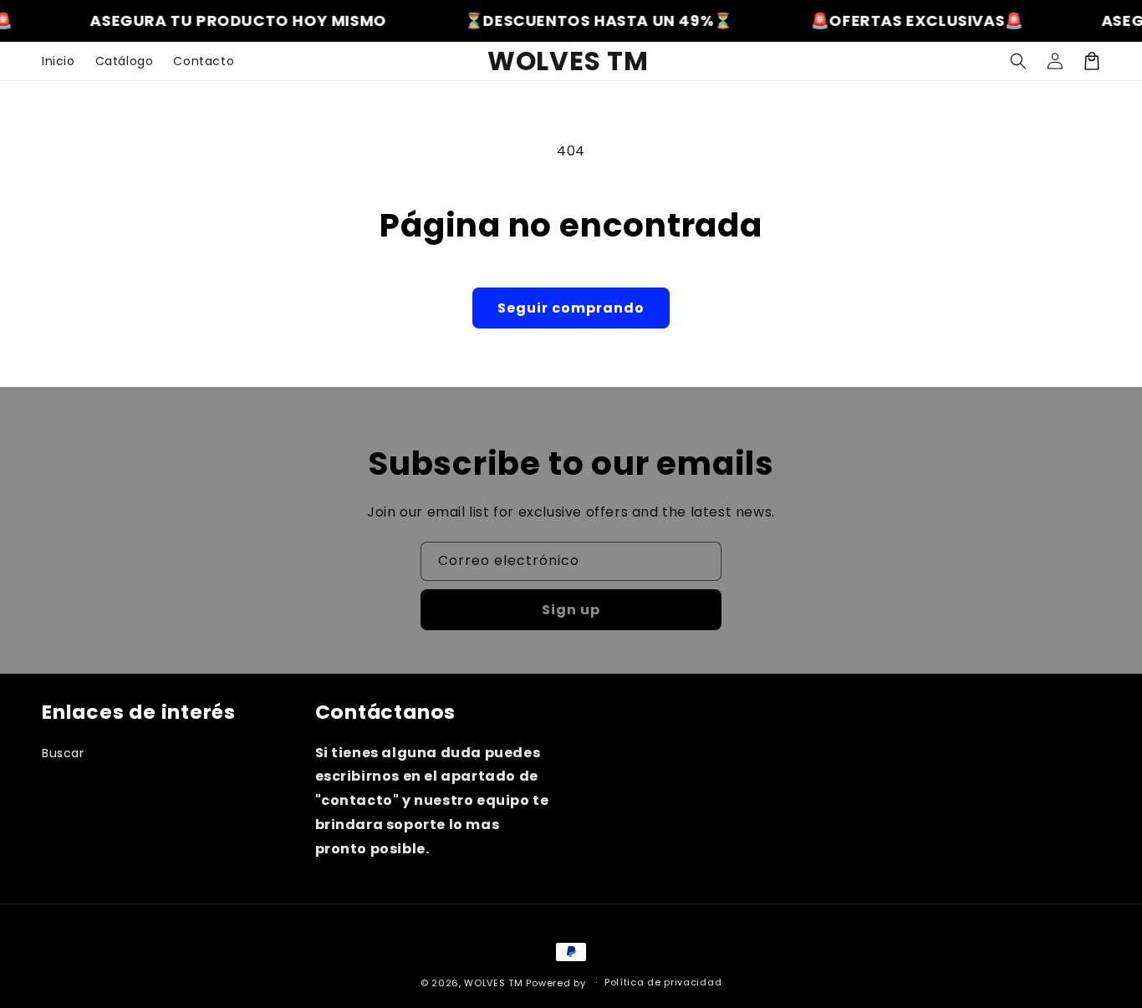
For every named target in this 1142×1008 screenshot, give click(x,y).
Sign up (571, 609)
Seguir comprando (571, 308)
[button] (1018, 61)
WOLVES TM (493, 983)
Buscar (63, 753)
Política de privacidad (662, 982)
